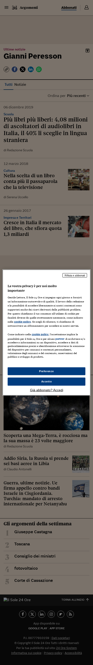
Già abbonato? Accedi (46, 390)
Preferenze (46, 371)
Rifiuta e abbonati (75, 275)
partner (60, 338)
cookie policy (22, 321)
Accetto (46, 381)
